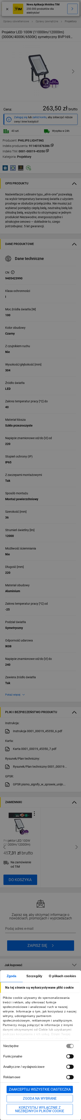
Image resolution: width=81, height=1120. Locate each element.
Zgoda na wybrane (40, 1098)
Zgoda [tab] (11, 976)
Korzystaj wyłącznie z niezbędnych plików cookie (39, 1109)
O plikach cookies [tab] (62, 976)
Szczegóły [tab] (34, 976)
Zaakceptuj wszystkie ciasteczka (40, 1089)
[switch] (69, 1056)
